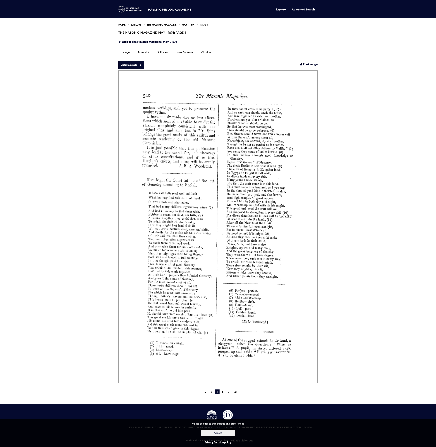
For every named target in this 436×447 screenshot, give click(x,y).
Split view (162, 52)
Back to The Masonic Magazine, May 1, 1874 (149, 41)
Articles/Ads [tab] (129, 65)
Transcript (143, 52)
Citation (206, 52)
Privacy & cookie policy (218, 442)
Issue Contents (185, 52)
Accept (218, 432)
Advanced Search (303, 9)
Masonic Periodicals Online (169, 9)
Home (122, 24)
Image (126, 52)
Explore (281, 9)
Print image (310, 64)
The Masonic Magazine (161, 24)
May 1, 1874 (188, 24)
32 (235, 391)
